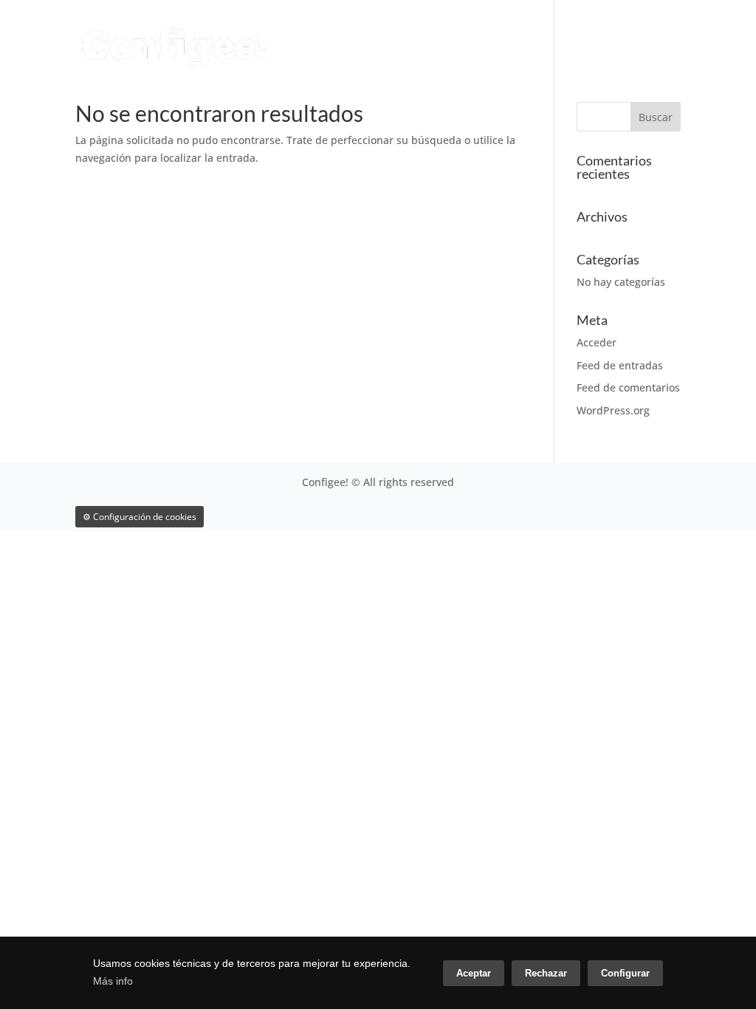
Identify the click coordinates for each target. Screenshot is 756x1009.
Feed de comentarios (628, 387)
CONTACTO (252, 65)
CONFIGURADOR (268, 30)
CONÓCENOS (487, 30)
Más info (113, 981)
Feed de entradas (620, 365)
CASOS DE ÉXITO (609, 30)
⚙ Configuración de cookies (139, 516)
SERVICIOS (382, 30)
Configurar (625, 973)
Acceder (596, 342)
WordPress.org (613, 410)
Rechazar (546, 973)
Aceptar (473, 973)
